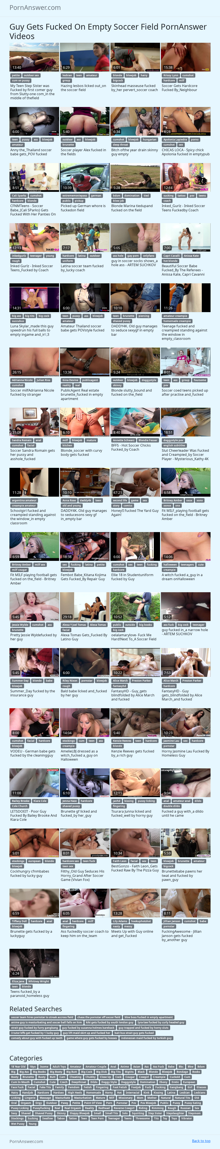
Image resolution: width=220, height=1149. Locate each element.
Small (97, 1113)
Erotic (175, 1082)
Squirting (138, 1113)
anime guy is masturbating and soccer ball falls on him (46, 1022)
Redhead (104, 1108)
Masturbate (62, 1098)
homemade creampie (177, 321)
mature (91, 440)
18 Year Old (18, 1066)
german (96, 195)
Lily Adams (120, 921)
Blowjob (167, 1072)
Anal (113, 1066)
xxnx (200, 500)
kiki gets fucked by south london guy (109, 1022)
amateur (91, 75)
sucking (168, 195)
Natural (166, 1098)
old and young (72, 505)
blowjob (131, 75)
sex (181, 144)
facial (30, 445)
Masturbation (83, 1098)
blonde (117, 75)
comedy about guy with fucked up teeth (37, 1038)
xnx (177, 505)
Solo (125, 1113)
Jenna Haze (70, 801)
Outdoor (51, 1103)
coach (167, 201)
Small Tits (111, 1113)
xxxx (189, 500)
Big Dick (101, 1072)
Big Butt (71, 1072)
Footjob (136, 1087)
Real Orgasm (72, 1108)
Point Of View (93, 1103)
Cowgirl (144, 1077)
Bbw (190, 1066)
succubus (18, 321)
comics (128, 505)
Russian (185, 1108)
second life (120, 500)
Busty (42, 1077)
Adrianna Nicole (22, 380)
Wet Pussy (17, 1124)
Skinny (61, 1113)
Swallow (47, 1118)
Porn (109, 1103)
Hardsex (58, 1092)
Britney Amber (172, 500)
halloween (170, 564)
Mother (152, 1098)
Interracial (132, 1092)
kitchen (67, 445)
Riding (143, 1108)
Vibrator (186, 1118)
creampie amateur (24, 505)
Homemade (93, 1092)
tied (146, 195)
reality (67, 385)
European (189, 1082)
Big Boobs (39, 1072)
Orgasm (26, 1103)
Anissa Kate (191, 256)
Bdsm (201, 1066)
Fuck (148, 1087)
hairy (144, 75)
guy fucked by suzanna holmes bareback (88, 1028)
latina (82, 256)
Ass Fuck (158, 1066)
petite (16, 75)
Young (33, 1124)
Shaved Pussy (44, 1113)
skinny (117, 385)
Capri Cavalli (171, 256)
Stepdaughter (175, 1113)
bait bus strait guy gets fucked (134, 1033)
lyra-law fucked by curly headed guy (161, 1022)
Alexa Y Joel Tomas (74, 625)
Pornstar (121, 1103)
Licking (16, 1098)
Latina (171, 1092)
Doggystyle (128, 1082)
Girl (190, 1087)
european (34, 861)
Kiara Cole (40, 801)
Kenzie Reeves (122, 741)
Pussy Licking (20, 1108)
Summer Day (20, 680)
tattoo (181, 195)
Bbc (181, 1066)
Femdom (73, 1087)
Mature (100, 1098)
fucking (76, 564)
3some (44, 1066)
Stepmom (194, 1113)
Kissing (158, 1092)
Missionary (126, 1098)
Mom (140, 1098)
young (50, 256)
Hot (119, 1092)
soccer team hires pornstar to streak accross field (42, 1017)
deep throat (120, 144)
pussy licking (146, 801)
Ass (146, 1066)
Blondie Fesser (148, 440)
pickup (79, 201)
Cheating (75, 1077)
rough (16, 261)
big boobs (145, 625)
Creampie (159, 1077)
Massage (45, 1098)
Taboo (61, 1118)
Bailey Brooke (20, 801)
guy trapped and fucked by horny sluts (143, 1028)
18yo (33, 1066)
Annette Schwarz (123, 440)
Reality (89, 1108)
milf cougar (19, 570)
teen (79, 75)
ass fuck (168, 625)
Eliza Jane (18, 981)
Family (59, 1087)
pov (192, 195)
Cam (62, 1077)
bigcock (118, 80)
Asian (136, 1066)
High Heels (75, 1092)
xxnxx (167, 505)
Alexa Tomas (98, 625)
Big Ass (24, 1072)
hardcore (169, 80)
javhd (116, 801)
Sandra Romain (22, 440)
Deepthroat (79, 1082)
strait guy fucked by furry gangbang (34, 1028)
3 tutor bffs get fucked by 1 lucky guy (35, 1033)
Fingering (102, 1087)
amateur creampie (175, 316)
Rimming (158, 1108)
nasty (116, 926)
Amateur (75, 1066)
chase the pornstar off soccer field (98, 1017)
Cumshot (39, 1082)
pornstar (86, 680)
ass (36, 139)
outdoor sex (31, 75)
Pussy (176, 1103)
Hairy (14, 1092)
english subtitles (174, 445)
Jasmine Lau (171, 741)
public (67, 201)
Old (196, 1098)
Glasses (201, 1087)
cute (201, 564)
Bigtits (129, 1072)
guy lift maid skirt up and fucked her (86, 1033)
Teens (127, 1118)
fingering (119, 806)
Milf (111, 1098)
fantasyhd (119, 686)
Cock (118, 1077)
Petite (76, 1103)
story (116, 505)
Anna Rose (69, 500)
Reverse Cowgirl (124, 1108)
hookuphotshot (141, 921)
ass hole (118, 256)
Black (141, 1072)
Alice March (120, 680)
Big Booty (56, 1072)
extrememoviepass (75, 195)
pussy (25, 139)
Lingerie (30, 1098)
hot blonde (170, 261)
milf (181, 80)
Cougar (130, 1077)
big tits (29, 316)
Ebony (163, 1082)
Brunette (28, 1077)
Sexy (14, 1113)
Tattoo (73, 1118)
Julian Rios (43, 380)
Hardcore (43, 1092)
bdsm (116, 195)
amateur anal (181, 801)
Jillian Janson (171, 921)
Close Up (105, 1077)
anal (38, 440)
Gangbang (176, 1087)
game (134, 500)
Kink (146, 1092)
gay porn (133, 256)
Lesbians (199, 1092)
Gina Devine (70, 380)
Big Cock (86, 1072)
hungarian (149, 139)
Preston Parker (141, 680)
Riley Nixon (70, 680)
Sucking (33, 1118)
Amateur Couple (96, 1066)
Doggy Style (109, 1082)
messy (128, 926)
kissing (129, 801)
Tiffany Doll (19, 921)
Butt (52, 1077)
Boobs (196, 1072)
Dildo (93, 1082)
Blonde (153, 1072)
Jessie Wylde (20, 625)
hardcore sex (71, 861)
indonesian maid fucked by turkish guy (146, 1038)
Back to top (201, 1140)
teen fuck (89, 861)
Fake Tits (45, 1087)
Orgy (38, 1103)
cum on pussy (21, 80)
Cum (187, 1077)
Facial (31, 1087)
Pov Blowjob (148, 1103)
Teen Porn (97, 1118)
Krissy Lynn (170, 75)
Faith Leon (120, 861)
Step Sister (155, 1113)
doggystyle (149, 380)
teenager (36, 256)
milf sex (40, 564)
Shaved (26, 1113)
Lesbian (185, 1092)
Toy (165, 1118)
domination (131, 195)
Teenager (114, 1118)
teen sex (68, 866)
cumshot (188, 75)
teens (202, 195)
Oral (14, 1103)
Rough (172, 1108)
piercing (144, 316)
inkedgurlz (19, 256)
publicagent (90, 380)
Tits (156, 1118)
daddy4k (85, 500)
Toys (174, 1118)
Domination (147, 1082)
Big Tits (116, 1072)
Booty (14, 1077)
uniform (68, 261)
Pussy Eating (193, 1103)
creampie (169, 570)
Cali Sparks (19, 195)
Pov (133, 1103)
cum (81, 741)
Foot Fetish (120, 1087)
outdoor (68, 139)
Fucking (160, 1087)
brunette (68, 144)
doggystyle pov (173, 440)
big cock (44, 316)
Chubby (91, 1077)
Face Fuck (17, 1087)
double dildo (171, 806)
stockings (69, 741)
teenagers (187, 564)
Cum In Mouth (20, 1082)
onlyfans (148, 256)
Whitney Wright (38, 981)
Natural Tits (182, 1098)
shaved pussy (121, 321)
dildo (198, 801)
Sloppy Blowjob (80, 1113)
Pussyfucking (41, 1108)
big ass (16, 316)
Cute (53, 1082)
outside (130, 625)
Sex (197, 1108)
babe (49, 680)
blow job (118, 201)
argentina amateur (24, 500)
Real (57, 1108)
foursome (200, 380)
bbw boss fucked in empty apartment (149, 1017)
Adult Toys (59, 1066)
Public (164, 1103)
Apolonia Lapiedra (175, 139)
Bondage (182, 1072)
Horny (109, 1092)
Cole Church (20, 806)
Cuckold (175, 1077)
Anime (125, 1066)
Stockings (17, 1118)
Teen (84, 1118)
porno (195, 139)
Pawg (64, 1103)
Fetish (88, 1087)
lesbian (67, 75)
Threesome (143, 1118)
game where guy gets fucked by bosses (92, 1038)
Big (13, 1072)
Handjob (27, 1092)
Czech (63, 1082)
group (66, 80)
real (77, 385)
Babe (171, 1066)
